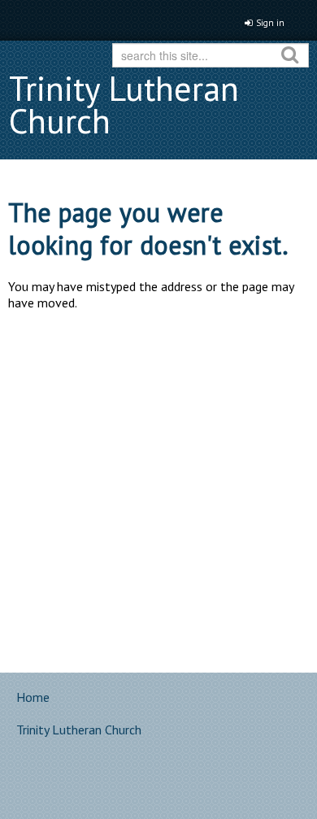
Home (33, 697)
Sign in (270, 22)
